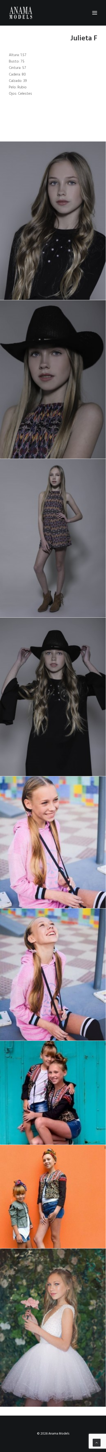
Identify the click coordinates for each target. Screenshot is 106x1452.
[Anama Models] (20, 13)
